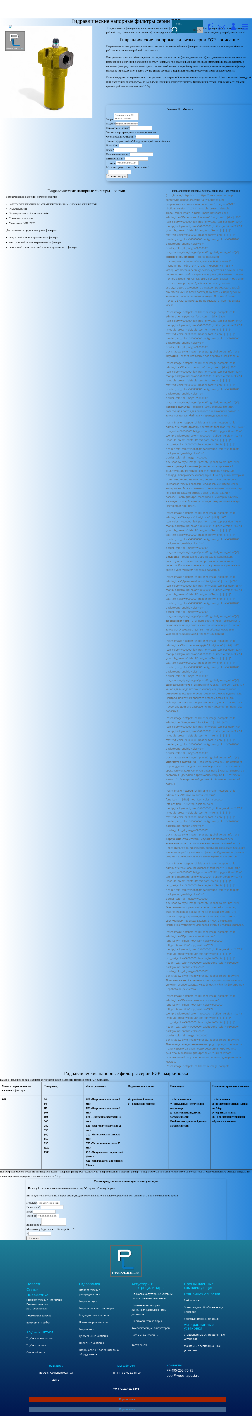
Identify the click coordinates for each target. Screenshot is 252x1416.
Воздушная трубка (38, 1322)
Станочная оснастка (202, 1293)
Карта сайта (139, 1345)
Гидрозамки (86, 1329)
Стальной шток (36, 1352)
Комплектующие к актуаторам (151, 1328)
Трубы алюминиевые (39, 1338)
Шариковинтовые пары (147, 1321)
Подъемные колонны (145, 1335)
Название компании (118, 154)
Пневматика (37, 1294)
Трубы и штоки (39, 1332)
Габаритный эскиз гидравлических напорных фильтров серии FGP (179, 97)
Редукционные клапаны (94, 1315)
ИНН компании (115, 158)
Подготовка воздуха (38, 1315)
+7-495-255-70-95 (180, 1370)
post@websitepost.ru (183, 1375)
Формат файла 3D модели (121, 136)
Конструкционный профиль (201, 1319)
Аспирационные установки (199, 1326)
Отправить (33, 1238)
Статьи (32, 1289)
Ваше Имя (112, 145)
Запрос (110, 119)
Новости (34, 1283)
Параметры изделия (118, 128)
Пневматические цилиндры (44, 1300)
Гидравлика (89, 1283)
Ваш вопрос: (33, 1224)
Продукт (31, 1202)
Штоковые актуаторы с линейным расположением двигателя (149, 1310)
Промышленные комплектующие (199, 1285)
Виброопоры (192, 1300)
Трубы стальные (36, 1345)
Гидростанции (88, 1301)
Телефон (111, 163)
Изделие (110, 123)
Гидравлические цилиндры (96, 1308)
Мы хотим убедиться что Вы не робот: (127, 167)
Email (110, 150)
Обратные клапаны (91, 1343)
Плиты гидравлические (94, 1322)
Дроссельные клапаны (93, 1336)
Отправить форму (117, 176)
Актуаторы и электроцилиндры (148, 1285)
